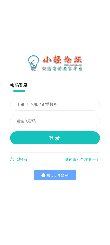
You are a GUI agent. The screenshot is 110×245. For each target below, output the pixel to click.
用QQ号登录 (59, 175)
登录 (55, 138)
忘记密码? (19, 159)
